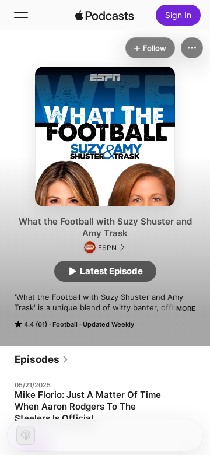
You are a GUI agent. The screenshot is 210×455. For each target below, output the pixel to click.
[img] (104, 15)
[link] (42, 359)
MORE (185, 308)
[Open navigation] (21, 15)
